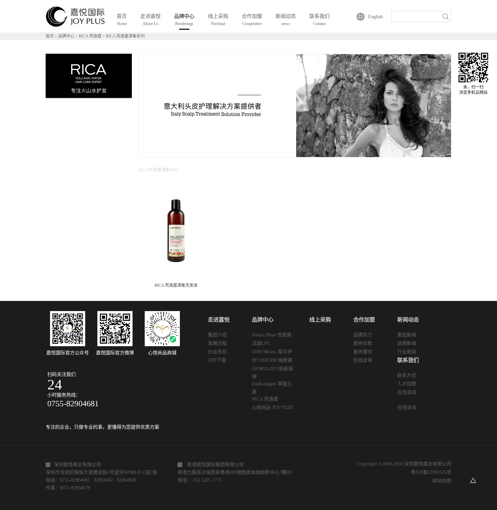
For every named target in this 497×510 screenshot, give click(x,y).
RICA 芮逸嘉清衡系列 (125, 36)
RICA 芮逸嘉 (90, 36)
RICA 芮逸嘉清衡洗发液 (176, 285)
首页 (122, 20)
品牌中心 (66, 36)
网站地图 (440, 480)
